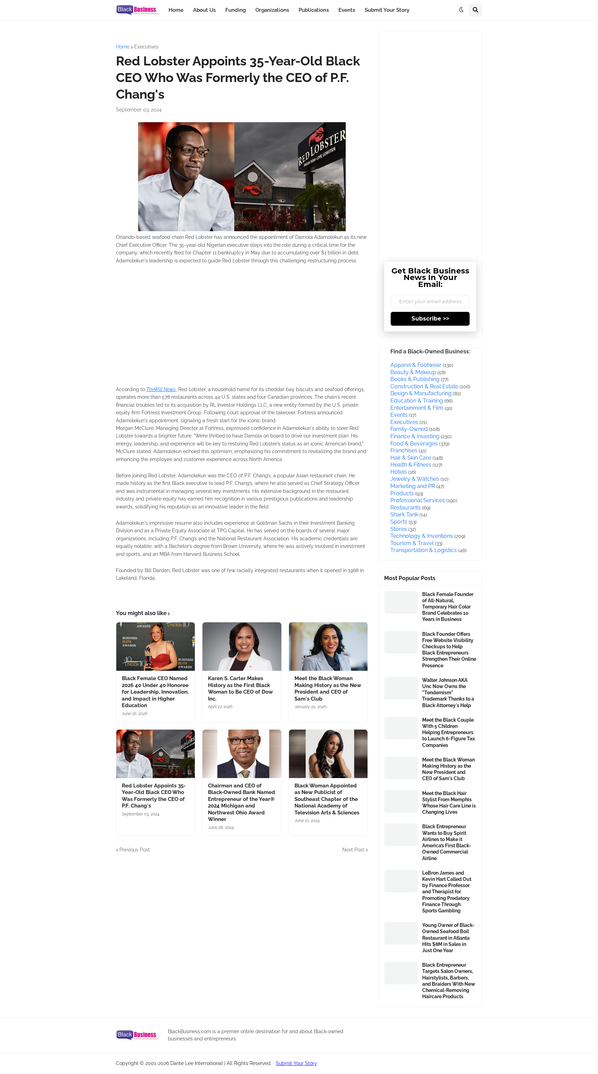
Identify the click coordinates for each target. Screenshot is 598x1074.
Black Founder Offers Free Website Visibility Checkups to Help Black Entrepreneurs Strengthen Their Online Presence (449, 649)
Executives (146, 46)
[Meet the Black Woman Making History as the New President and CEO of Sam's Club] (328, 646)
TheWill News (161, 389)
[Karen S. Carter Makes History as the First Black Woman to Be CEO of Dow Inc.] (241, 646)
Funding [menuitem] (235, 10)
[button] (461, 10)
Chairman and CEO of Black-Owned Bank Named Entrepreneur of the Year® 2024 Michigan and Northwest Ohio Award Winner (241, 803)
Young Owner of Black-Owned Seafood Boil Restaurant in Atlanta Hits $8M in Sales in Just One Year (448, 937)
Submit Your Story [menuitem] (387, 10)
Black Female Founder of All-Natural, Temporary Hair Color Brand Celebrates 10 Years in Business (447, 607)
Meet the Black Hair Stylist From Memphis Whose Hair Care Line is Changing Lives (449, 803)
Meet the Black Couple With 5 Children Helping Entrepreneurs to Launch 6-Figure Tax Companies (448, 732)
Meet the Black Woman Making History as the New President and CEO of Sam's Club (328, 688)
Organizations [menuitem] (272, 10)
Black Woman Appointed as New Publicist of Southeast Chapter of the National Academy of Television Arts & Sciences (327, 799)
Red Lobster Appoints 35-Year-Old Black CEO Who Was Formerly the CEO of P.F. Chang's (153, 796)
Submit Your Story (296, 1063)
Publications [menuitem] (314, 10)
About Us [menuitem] (204, 10)
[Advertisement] (220, 329)
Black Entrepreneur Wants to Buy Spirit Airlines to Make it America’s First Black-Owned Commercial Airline (446, 842)
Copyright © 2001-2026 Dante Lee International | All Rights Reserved (193, 1063)
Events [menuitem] (346, 10)
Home (122, 46)
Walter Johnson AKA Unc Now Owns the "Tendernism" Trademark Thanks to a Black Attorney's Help (448, 692)
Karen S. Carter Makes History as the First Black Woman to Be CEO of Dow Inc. (240, 688)
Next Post (353, 849)
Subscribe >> (430, 318)
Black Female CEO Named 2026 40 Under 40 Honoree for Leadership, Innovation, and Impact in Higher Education (155, 692)
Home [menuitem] (176, 10)
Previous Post (134, 849)
